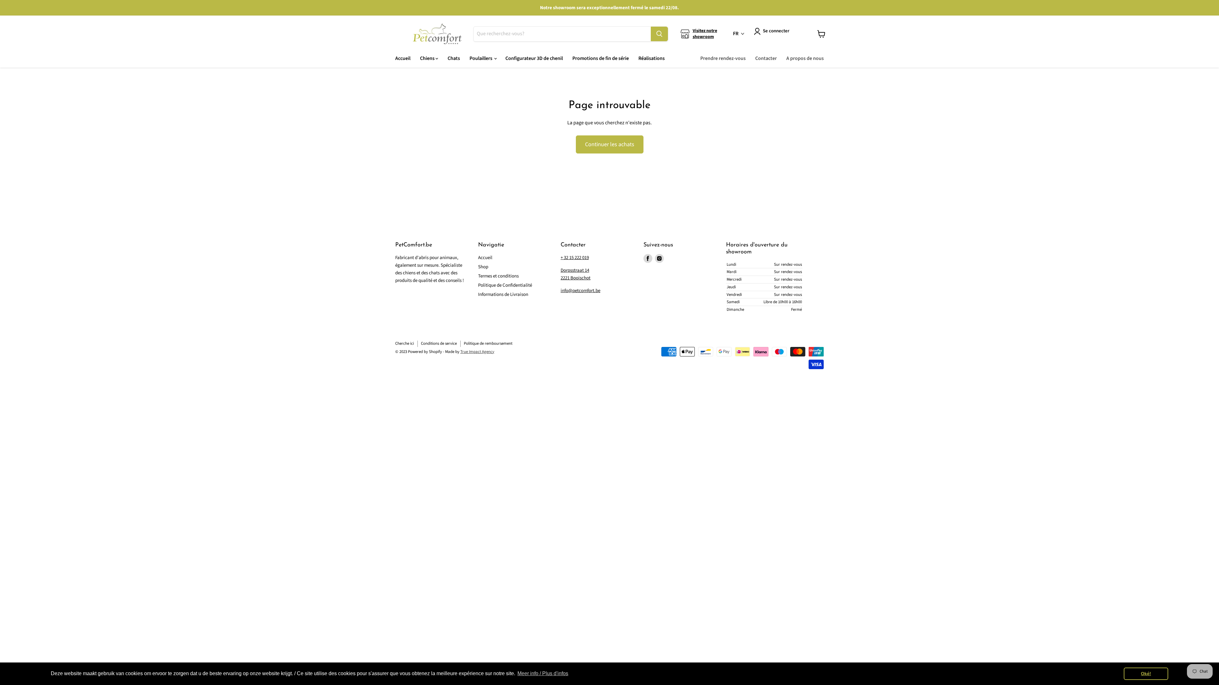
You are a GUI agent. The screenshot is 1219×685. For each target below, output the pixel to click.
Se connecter (776, 31)
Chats (454, 58)
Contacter (766, 58)
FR (735, 33)
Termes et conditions (498, 276)
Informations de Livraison (503, 294)
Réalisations (651, 58)
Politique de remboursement (488, 343)
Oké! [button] (1146, 673)
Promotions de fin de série (600, 58)
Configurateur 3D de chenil (534, 58)
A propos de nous (805, 58)
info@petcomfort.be (580, 290)
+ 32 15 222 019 (575, 257)
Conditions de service (439, 343)
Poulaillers (481, 58)
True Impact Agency (477, 352)
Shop (483, 267)
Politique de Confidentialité (505, 285)
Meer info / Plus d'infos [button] (542, 673)
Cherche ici (404, 343)
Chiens (428, 58)
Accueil (402, 58)
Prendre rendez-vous (723, 58)
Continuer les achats (609, 144)
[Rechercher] (659, 34)
